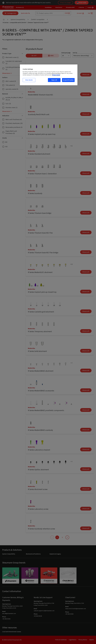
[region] (48, 74)
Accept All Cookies (68, 80)
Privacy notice (56, 75)
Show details (29, 80)
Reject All (54, 80)
